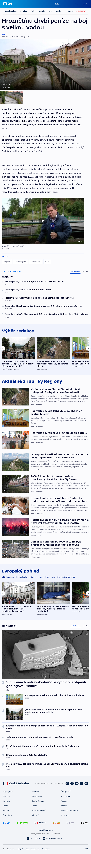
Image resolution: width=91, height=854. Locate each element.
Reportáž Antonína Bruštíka (12, 246)
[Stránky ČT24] (6, 822)
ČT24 (47, 262)
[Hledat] (76, 4)
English (20, 849)
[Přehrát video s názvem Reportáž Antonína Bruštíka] (43, 221)
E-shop (6, 810)
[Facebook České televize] (72, 783)
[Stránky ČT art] (70, 822)
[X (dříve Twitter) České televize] (81, 783)
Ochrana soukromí (32, 849)
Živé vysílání (66, 791)
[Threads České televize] (86, 783)
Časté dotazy (8, 815)
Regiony (7, 262)
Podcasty (64, 801)
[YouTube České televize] (77, 783)
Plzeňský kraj (35, 262)
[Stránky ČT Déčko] (56, 822)
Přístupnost (46, 849)
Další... (58, 11)
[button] (43, 221)
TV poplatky (37, 796)
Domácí (42, 11)
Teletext (6, 801)
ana (3, 34)
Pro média (36, 791)
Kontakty (64, 815)
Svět (50, 11)
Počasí (34, 805)
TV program (8, 791)
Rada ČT (6, 805)
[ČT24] (7, 3)
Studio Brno (65, 796)
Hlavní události (11, 11)
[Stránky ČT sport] (22, 822)
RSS (86, 849)
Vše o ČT (35, 815)
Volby (33, 11)
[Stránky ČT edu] (84, 822)
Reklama (6, 796)
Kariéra (64, 805)
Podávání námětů (39, 810)
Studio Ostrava (38, 801)
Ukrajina (23, 11)
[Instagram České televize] (67, 783)
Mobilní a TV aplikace (69, 810)
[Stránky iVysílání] (40, 822)
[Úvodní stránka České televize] (16, 783)
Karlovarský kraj (20, 262)
